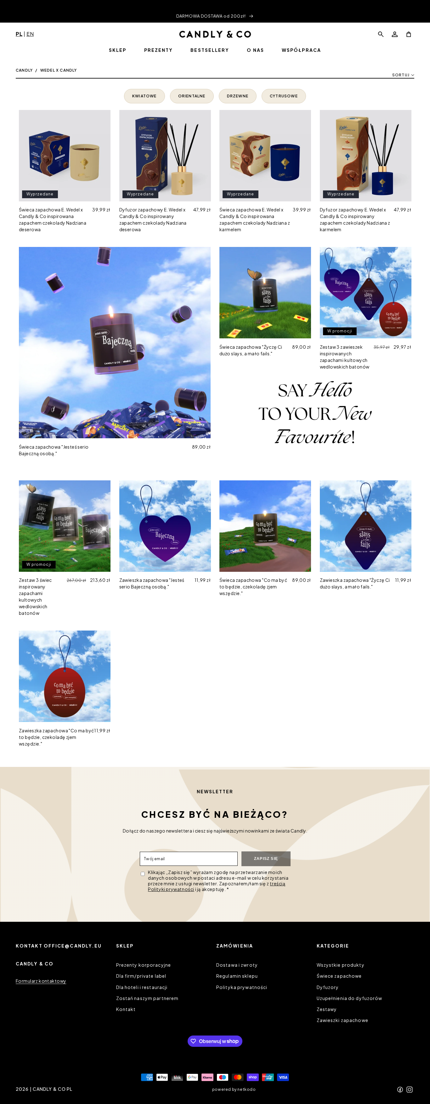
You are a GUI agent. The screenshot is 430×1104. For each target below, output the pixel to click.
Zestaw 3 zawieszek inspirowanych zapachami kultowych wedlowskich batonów (345, 356)
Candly (24, 70)
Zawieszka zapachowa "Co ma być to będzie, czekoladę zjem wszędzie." (56, 737)
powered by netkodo (234, 1089)
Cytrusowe (284, 96)
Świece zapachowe (339, 976)
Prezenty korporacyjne (143, 965)
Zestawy (327, 1009)
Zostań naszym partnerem (147, 998)
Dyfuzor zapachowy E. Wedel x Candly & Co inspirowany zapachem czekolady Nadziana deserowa (153, 219)
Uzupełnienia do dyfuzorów (349, 998)
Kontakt (126, 1009)
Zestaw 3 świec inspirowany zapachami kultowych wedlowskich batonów (35, 596)
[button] (381, 34)
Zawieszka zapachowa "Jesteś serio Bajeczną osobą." (151, 583)
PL (19, 33)
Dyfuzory (328, 987)
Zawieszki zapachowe (342, 1020)
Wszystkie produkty (341, 965)
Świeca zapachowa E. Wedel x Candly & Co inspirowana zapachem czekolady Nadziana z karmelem (254, 219)
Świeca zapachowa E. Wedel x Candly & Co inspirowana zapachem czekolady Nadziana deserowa (52, 219)
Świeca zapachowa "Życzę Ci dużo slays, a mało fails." (250, 350)
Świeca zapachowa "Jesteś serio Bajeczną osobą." (54, 450)
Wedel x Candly (58, 70)
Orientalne (192, 96)
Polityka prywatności (241, 987)
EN (30, 33)
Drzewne (237, 96)
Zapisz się (266, 858)
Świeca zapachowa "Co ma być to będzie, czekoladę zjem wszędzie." (253, 586)
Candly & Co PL (53, 1089)
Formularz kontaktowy (41, 981)
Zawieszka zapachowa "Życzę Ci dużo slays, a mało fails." (355, 583)
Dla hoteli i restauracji (142, 987)
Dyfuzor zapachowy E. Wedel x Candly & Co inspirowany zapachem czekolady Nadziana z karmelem (355, 219)
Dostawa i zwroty (237, 965)
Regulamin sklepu (237, 976)
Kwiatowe (144, 96)
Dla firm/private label (141, 976)
